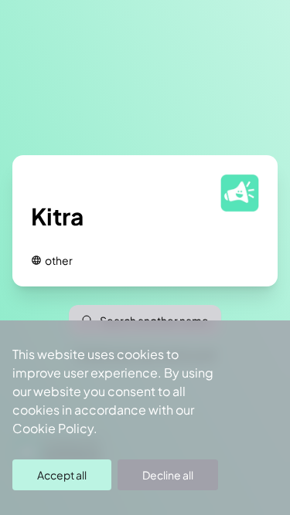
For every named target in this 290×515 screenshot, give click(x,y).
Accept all (62, 475)
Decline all (167, 475)
